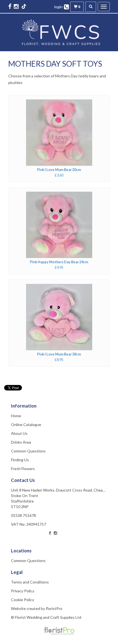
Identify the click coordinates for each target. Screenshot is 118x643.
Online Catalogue (26, 424)
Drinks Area (21, 442)
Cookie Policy (22, 599)
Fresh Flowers (23, 468)
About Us (19, 433)
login (58, 6)
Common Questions (28, 451)
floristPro (54, 608)
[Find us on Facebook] (10, 6)
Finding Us (20, 459)
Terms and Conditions (30, 582)
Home (16, 415)
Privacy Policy (22, 590)
